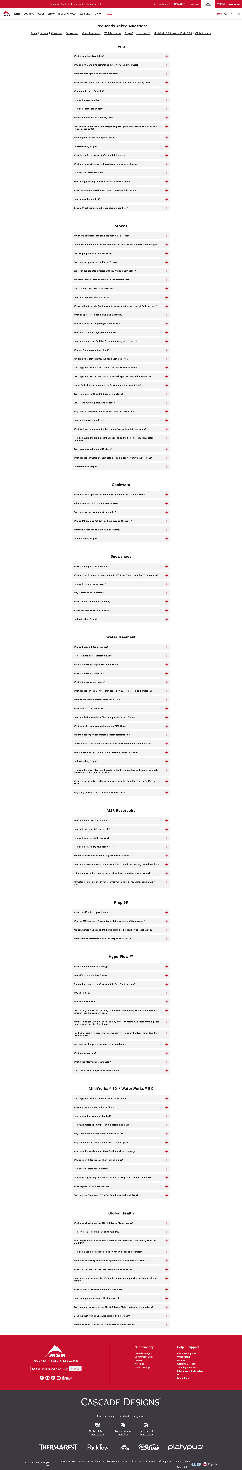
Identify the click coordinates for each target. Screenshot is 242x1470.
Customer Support (186, 1353)
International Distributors (190, 1370)
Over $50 (123, 1434)
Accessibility (183, 1467)
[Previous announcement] (16, 4)
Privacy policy (129, 1461)
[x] (53, 1378)
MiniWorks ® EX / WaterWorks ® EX (173, 33)
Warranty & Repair (186, 1363)
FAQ (179, 1374)
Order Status (183, 1356)
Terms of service (147, 1461)
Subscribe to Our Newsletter (52, 1368)
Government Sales (144, 1356)
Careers (138, 1360)
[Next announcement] (136, 4)
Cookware (56, 33)
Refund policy (164, 1461)
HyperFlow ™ (143, 33)
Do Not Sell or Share (89, 1461)
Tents (34, 33)
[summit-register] (67, 1378)
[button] (17, 14)
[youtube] (59, 1378)
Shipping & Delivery (187, 1367)
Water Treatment (91, 33)
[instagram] (42, 1378)
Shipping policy (182, 1461)
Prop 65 (129, 33)
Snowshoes (72, 33)
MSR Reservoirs (112, 33)
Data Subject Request (65, 1461)
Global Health (203, 33)
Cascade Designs (143, 1353)
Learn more (97, 1434)
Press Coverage (142, 1367)
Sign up (75, 1368)
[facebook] (47, 1378)
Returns (181, 1360)
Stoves (44, 33)
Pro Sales (139, 1363)
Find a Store (183, 1377)
